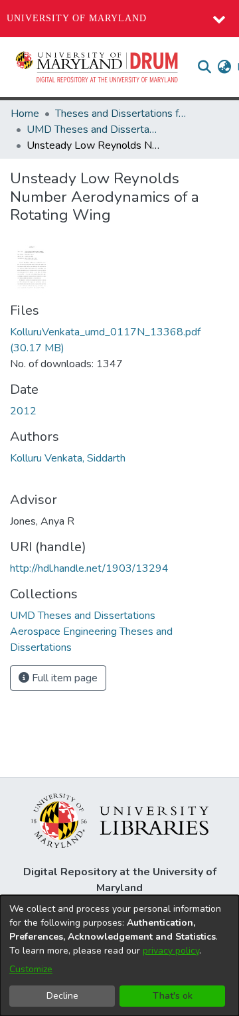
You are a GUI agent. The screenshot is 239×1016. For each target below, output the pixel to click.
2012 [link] (23, 411)
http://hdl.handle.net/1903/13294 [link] (89, 568)
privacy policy (171, 950)
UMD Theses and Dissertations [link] (93, 129)
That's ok (173, 995)
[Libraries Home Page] (120, 820)
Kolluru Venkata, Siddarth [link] (67, 458)
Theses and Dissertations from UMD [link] (121, 113)
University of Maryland (77, 18)
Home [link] (25, 113)
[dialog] (119, 955)
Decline (62, 995)
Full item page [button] (63, 678)
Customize (30, 969)
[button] (97, 67)
